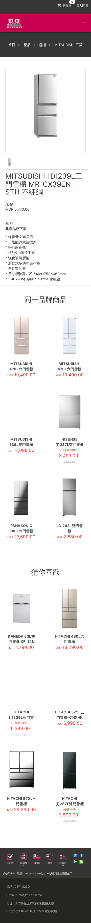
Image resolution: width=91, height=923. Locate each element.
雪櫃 (42, 45)
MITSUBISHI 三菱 (68, 45)
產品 (27, 45)
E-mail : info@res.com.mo (24, 895)
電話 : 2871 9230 (18, 886)
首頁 (11, 45)
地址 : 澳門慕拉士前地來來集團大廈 (30, 903)
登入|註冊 (82, 5)
